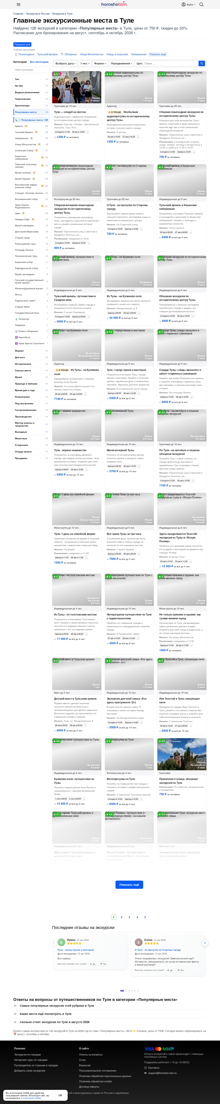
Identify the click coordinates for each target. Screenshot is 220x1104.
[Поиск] (201, 4)
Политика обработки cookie (95, 1081)
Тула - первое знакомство (70, 450)
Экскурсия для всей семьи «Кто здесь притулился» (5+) (127, 700)
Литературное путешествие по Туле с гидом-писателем (129, 616)
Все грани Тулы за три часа (124, 534)
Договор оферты (89, 1086)
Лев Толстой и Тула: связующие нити (179, 700)
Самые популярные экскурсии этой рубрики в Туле (57, 1005)
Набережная (138, 54)
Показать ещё (129, 885)
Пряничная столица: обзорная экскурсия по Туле (178, 780)
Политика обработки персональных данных (105, 1076)
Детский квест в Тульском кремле (75, 698)
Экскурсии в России (37, 13)
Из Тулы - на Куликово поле (124, 296)
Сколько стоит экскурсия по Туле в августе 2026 (55, 1022)
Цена (140, 63)
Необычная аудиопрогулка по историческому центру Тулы (128, 116)
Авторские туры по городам (30, 1059)
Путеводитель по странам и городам (36, 1065)
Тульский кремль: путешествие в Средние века (75, 298)
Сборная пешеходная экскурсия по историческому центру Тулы (181, 113)
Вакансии (85, 1065)
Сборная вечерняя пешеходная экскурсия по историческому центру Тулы (74, 208)
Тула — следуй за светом (70, 112)
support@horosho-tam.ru (162, 1073)
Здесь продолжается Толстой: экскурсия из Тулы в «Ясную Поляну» (178, 537)
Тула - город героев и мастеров (126, 370)
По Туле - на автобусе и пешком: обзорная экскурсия (179, 452)
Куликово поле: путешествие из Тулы (74, 780)
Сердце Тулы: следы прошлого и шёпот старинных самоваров (180, 371)
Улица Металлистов (91, 54)
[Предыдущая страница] (53, 942)
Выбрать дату (65, 63)
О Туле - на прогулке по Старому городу (127, 207)
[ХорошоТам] (114, 4)
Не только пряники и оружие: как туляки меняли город (180, 616)
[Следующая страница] (205, 942)
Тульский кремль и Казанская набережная (178, 207)
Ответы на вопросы (91, 1054)
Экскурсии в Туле (62, 13)
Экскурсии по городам (27, 1054)
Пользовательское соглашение (97, 1070)
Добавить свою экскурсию (29, 1070)
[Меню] (18, 4)
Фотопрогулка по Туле (121, 779)
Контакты (153, 1067)
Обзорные (71, 54)
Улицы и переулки (117, 54)
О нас (82, 1059)
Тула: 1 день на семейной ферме (74, 534)
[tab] (121, 991)
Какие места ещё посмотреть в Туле (46, 1014)
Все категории (39, 62)
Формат (99, 63)
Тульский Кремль (47, 54)
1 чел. (84, 63)
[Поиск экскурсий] (202, 63)
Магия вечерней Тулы (120, 450)
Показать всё (22, 44)
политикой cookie (32, 1098)
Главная (18, 13)
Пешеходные (26, 54)
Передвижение (120, 63)
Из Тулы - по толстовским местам (75, 614)
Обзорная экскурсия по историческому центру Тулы (177, 298)
